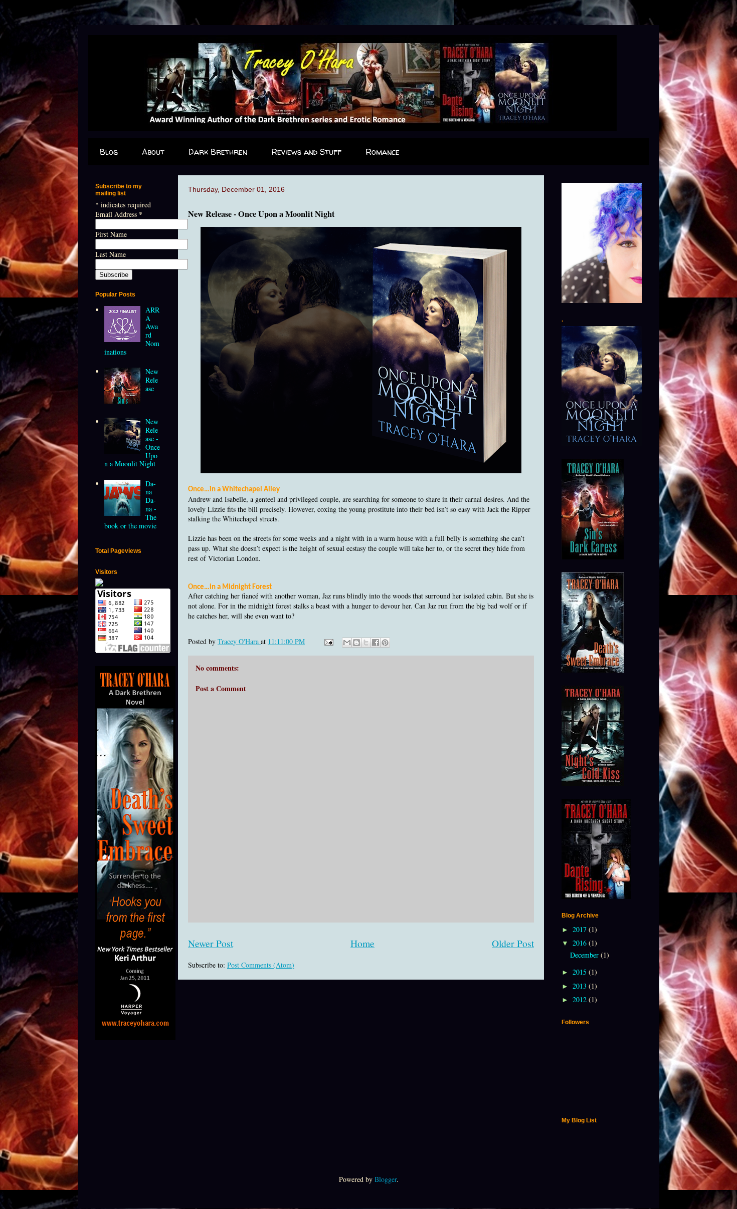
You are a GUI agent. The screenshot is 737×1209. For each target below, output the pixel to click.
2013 (581, 986)
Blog (109, 151)
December (585, 955)
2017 (581, 929)
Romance (382, 151)
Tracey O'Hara (239, 641)
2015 (581, 972)
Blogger (386, 1179)
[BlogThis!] (356, 643)
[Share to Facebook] (376, 643)
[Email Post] (328, 641)
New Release (151, 380)
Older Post (513, 943)
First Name (111, 234)
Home (362, 943)
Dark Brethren (218, 151)
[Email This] (347, 643)
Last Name (110, 254)
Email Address (118, 214)
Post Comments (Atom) (260, 965)
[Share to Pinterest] (385, 643)
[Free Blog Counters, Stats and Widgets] (99, 583)
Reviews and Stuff (306, 151)
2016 (581, 943)
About (153, 151)
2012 (581, 999)
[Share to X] (366, 643)
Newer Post (210, 943)
